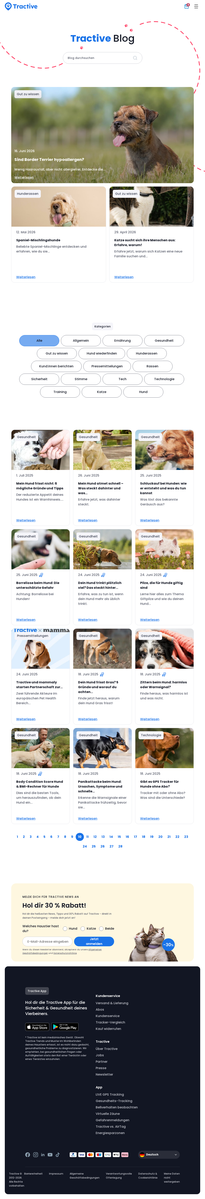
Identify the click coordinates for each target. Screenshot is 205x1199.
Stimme (81, 379)
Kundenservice (108, 1016)
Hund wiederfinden (102, 353)
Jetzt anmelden (94, 941)
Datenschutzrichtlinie (65, 953)
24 (85, 846)
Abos (100, 1009)
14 (111, 836)
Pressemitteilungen (107, 366)
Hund (143, 392)
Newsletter (104, 1074)
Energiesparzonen (110, 1133)
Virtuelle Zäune (108, 1113)
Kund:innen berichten (56, 366)
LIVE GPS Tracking (110, 1094)
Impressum (56, 1173)
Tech (123, 379)
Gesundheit (164, 340)
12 (95, 836)
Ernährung (122, 340)
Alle (39, 340)
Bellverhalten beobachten (117, 1107)
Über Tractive (107, 1048)
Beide (109, 928)
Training (60, 392)
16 (127, 836)
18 (143, 836)
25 (94, 846)
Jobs (100, 1055)
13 (103, 836)
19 (152, 836)
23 (186, 836)
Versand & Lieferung (112, 1003)
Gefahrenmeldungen (112, 1120)
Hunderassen (146, 353)
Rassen (152, 366)
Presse (101, 1068)
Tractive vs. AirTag (111, 1126)
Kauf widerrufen (108, 1028)
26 (102, 846)
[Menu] (196, 6)
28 (120, 846)
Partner (102, 1061)
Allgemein (81, 340)
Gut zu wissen (57, 353)
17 (135, 836)
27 (112, 846)
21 (169, 836)
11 (87, 836)
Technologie (164, 379)
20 (160, 836)
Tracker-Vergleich (110, 1022)
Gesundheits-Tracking (114, 1101)
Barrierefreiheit (33, 1173)
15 (119, 836)
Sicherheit (39, 379)
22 (177, 836)
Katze (101, 392)
